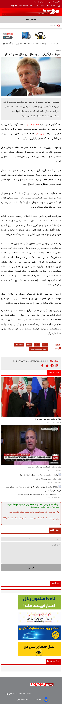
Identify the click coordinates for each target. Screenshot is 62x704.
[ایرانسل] (31, 649)
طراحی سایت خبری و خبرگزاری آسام (29, 699)
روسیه (29, 344)
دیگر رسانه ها (53, 661)
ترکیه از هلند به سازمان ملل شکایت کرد (48, 479)
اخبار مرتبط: (54, 372)
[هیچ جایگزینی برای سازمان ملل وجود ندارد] (31, 76)
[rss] (16, 5)
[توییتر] (47, 365)
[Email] (7, 43)
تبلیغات (34, 2)
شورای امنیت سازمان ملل (38, 349)
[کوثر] (31, 632)
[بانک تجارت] (31, 602)
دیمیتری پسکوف (32, 124)
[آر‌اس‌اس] (57, 365)
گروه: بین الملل (18, 43)
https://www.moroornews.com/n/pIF (30, 361)
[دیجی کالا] (31, 35)
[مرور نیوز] (31, 12)
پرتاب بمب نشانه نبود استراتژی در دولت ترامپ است (44, 467)
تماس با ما (56, 2)
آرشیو (41, 2)
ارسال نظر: (54, 530)
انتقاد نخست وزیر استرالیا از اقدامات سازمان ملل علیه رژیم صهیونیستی (38, 494)
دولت (37, 344)
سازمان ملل (40, 133)
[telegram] (12, 5)
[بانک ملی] (31, 617)
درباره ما (48, 2)
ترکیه (45, 344)
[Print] (4, 43)
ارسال (31, 567)
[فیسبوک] (42, 365)
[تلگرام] (52, 365)
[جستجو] (59, 25)
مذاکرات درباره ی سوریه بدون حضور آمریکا (48, 419)
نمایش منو (31, 19)
